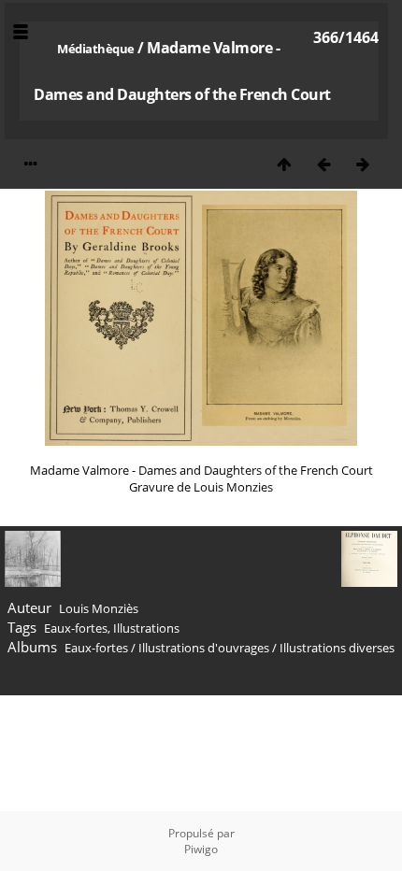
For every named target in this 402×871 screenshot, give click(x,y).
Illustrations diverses (337, 647)
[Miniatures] (284, 164)
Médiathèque (96, 48)
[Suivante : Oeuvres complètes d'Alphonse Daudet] (362, 164)
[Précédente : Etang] (323, 164)
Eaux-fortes (76, 628)
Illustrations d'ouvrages (203, 647)
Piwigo (201, 849)
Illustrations (146, 628)
